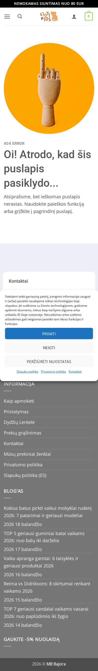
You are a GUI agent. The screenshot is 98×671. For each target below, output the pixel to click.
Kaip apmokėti (19, 401)
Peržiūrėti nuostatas (49, 361)
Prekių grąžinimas (22, 433)
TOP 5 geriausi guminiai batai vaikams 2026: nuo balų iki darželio (44, 537)
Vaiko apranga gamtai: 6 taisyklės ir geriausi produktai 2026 (41, 562)
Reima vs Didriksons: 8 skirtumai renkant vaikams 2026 (47, 587)
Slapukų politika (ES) (25, 475)
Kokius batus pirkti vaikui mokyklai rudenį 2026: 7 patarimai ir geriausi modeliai (48, 511)
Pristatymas (16, 412)
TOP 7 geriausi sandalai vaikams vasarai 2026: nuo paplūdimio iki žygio (46, 612)
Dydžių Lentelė (19, 422)
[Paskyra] (74, 16)
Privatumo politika (53, 371)
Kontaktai (75, 371)
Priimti (49, 333)
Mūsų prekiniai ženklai (27, 454)
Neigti (49, 347)
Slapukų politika (27, 371)
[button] (7, 16)
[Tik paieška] (19, 16)
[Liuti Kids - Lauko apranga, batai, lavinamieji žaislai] (49, 16)
